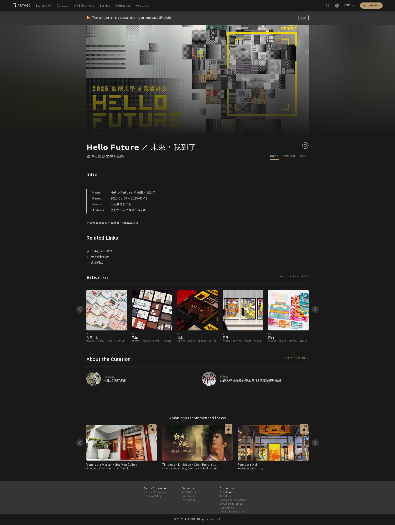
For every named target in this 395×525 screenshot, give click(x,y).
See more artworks (291, 276)
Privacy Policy (153, 496)
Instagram (188, 500)
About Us (225, 496)
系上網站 (97, 262)
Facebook (188, 496)
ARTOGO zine (190, 492)
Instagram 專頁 (101, 251)
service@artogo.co (232, 511)
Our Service (227, 507)
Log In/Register (371, 5)
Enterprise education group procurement (233, 502)
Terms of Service (154, 492)
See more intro (294, 357)
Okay (303, 17)
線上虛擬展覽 (100, 257)
